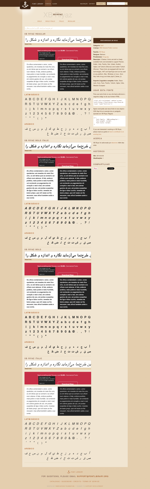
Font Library (77, 472)
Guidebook (67, 481)
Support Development (94, 486)
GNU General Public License (108, 48)
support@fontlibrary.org (92, 476)
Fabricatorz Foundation (65, 486)
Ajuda (54, 4)
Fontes (48, 4)
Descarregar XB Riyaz (109, 40)
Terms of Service (91, 481)
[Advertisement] (107, 23)
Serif (101, 45)
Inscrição (84, 4)
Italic (61, 21)
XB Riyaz (102, 52)
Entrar (92, 4)
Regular (71, 21)
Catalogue (55, 481)
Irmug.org (105, 57)
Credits (77, 481)
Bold (40, 21)
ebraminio (114, 143)
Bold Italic (50, 21)
